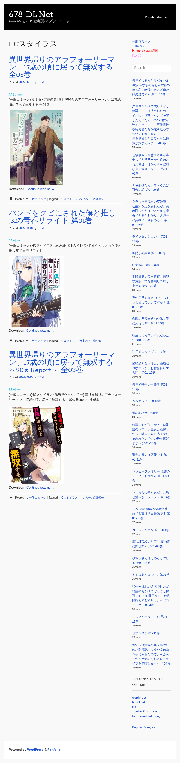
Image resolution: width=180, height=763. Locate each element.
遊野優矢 (98, 199)
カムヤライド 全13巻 (146, 401)
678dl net (138, 702)
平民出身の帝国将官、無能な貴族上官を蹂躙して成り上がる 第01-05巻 (150, 281)
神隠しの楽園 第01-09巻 (149, 253)
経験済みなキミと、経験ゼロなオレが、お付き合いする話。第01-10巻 (150, 368)
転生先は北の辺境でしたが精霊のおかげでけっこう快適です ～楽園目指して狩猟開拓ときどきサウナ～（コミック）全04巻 (151, 596)
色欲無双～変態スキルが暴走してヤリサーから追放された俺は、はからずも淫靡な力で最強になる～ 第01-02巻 (150, 164)
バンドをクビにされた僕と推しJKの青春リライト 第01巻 (62, 217)
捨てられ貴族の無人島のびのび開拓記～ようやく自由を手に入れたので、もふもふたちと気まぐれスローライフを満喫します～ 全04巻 (151, 654)
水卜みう (85, 340)
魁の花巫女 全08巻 (145, 413)
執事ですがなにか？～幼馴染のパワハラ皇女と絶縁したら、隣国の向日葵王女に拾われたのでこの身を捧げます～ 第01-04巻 (150, 434)
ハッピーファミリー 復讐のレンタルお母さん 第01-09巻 (151, 476)
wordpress (139, 697)
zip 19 (136, 706)
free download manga (147, 716)
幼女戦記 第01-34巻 (146, 265)
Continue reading (40, 189)
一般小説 (138, 46)
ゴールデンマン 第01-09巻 (150, 530)
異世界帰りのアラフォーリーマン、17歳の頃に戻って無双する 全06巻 (62, 67)
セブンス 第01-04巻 (146, 633)
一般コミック (37, 199)
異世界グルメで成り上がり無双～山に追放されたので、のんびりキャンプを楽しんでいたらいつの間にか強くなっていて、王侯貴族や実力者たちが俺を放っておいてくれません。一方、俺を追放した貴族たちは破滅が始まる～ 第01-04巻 (150, 124)
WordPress (35, 749)
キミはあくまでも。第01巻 (150, 574)
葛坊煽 (97, 340)
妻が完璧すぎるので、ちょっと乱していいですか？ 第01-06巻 (151, 302)
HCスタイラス (68, 199)
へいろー (85, 199)
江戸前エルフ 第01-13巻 (149, 351)
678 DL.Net (31, 14)
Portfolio (53, 749)
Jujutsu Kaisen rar (144, 711)
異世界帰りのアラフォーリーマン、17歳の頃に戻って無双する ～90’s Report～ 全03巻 (62, 363)
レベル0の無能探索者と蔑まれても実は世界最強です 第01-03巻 (151, 513)
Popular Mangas (156, 17)
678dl (41, 82)
